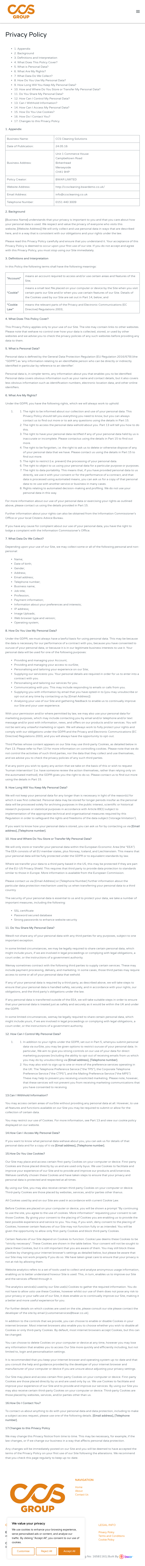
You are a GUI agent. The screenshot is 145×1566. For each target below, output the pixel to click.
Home (78, 1487)
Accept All (69, 1551)
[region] (46, 1538)
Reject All (46, 1551)
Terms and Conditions (111, 1536)
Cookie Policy (106, 1539)
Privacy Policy (106, 1532)
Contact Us (81, 1494)
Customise (23, 1551)
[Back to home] (21, 11)
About (79, 1491)
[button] (138, 11)
